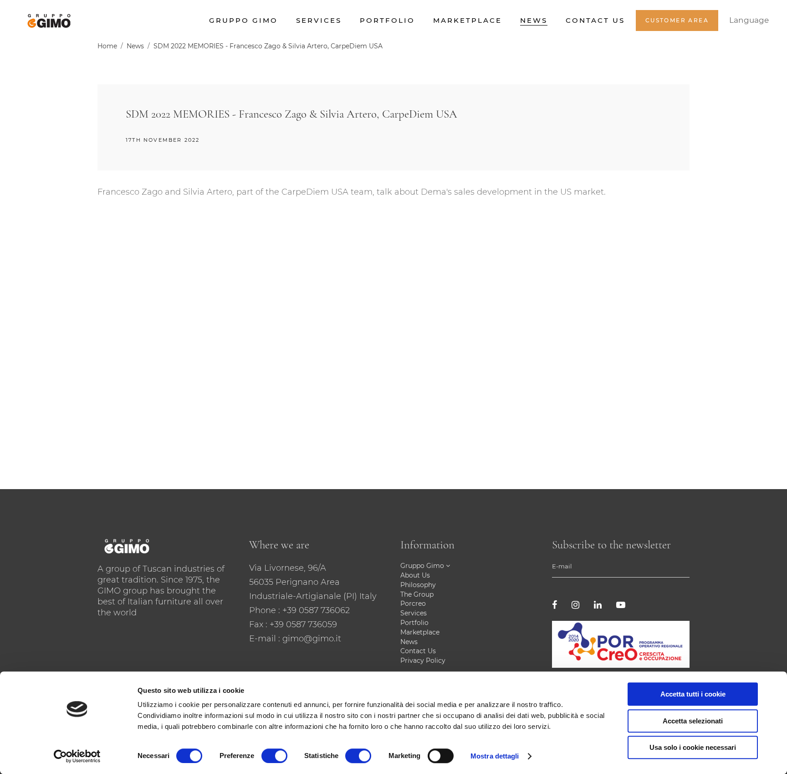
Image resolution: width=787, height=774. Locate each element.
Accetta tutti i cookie (693, 694)
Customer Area (677, 20)
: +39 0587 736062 (314, 610)
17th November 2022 (163, 140)
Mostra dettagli (494, 756)
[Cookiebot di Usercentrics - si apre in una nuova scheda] (77, 756)
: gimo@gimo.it (309, 639)
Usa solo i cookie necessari (692, 747)
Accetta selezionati (693, 721)
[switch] (274, 755)
